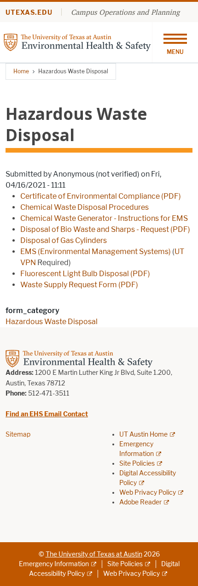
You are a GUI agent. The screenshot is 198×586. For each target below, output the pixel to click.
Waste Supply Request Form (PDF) (79, 284)
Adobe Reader (140, 502)
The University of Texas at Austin (94, 554)
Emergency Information (54, 564)
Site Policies (137, 464)
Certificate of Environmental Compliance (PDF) (100, 196)
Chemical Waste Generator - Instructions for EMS (104, 218)
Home (21, 71)
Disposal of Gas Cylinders (63, 240)
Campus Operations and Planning (125, 12)
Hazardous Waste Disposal (52, 321)
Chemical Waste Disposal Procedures (84, 207)
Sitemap (18, 434)
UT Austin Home (143, 434)
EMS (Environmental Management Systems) (95, 251)
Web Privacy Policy (147, 493)
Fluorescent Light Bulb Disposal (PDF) (85, 273)
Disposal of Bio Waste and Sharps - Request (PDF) (105, 229)
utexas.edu (29, 13)
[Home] (77, 41)
